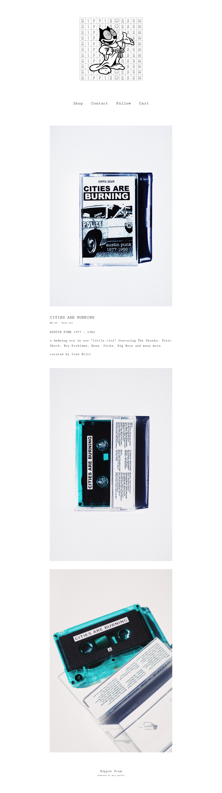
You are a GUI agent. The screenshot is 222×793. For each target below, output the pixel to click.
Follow (123, 103)
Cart (144, 103)
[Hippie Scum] (111, 48)
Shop (78, 103)
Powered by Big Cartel (111, 775)
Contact (99, 103)
